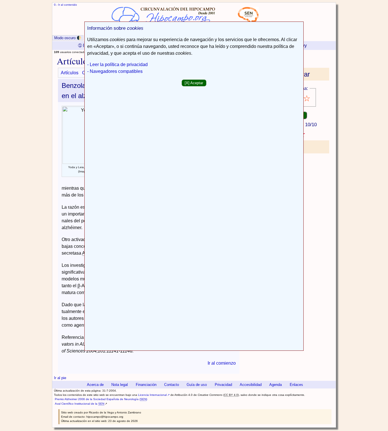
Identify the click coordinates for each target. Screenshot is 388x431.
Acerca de (95, 385)
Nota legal (119, 385)
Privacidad (223, 385)
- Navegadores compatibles (115, 71)
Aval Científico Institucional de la (79, 403)
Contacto (171, 385)
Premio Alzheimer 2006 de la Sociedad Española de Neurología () (101, 399)
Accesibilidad (251, 385)
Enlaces (296, 385)
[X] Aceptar (194, 83)
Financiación (146, 385)
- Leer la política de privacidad (117, 64)
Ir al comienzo (222, 363)
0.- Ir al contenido (65, 4)
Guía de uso (197, 385)
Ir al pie (60, 378)
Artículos (69, 72)
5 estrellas (307, 98)
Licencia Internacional (152, 394)
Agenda (275, 385)
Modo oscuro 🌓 (68, 38)
